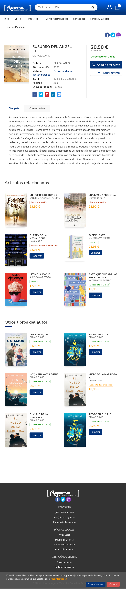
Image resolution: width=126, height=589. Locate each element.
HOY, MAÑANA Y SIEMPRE (44, 374)
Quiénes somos (64, 562)
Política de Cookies (64, 539)
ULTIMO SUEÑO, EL (40, 274)
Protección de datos (64, 549)
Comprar (95, 253)
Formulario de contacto (64, 522)
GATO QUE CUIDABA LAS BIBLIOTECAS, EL (103, 276)
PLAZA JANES (61, 63)
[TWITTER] (112, 35)
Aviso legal (64, 534)
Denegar (113, 584)
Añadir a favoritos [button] (110, 72)
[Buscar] (92, 7)
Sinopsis (14, 108)
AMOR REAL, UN (39, 334)
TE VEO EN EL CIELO (100, 334)
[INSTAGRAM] (118, 35)
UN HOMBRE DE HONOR (43, 195)
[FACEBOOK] (107, 35)
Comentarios (37, 108)
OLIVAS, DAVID (41, 55)
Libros (18, 18)
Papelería (33, 18)
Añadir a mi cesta (108, 65)
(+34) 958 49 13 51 (64, 512)
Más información (59, 579)
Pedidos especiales (64, 567)
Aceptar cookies (95, 584)
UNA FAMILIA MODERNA (102, 195)
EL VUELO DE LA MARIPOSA (39, 416)
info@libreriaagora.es (64, 517)
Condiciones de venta (64, 544)
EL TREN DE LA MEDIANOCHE (38, 237)
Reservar (37, 256)
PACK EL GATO (97, 235)
